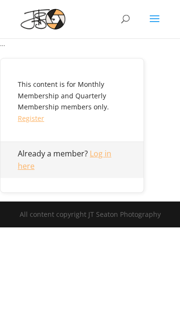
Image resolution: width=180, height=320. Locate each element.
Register (31, 118)
